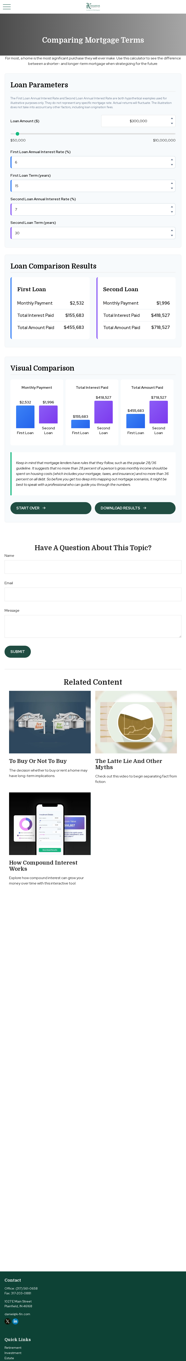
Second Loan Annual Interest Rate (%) (43, 199)
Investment (13, 1353)
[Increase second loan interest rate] (172, 206)
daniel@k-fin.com (17, 1314)
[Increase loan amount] (172, 118)
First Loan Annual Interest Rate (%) (40, 151)
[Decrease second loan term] (172, 235)
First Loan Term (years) (30, 175)
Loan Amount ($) (24, 121)
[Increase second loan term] (172, 230)
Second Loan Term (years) (33, 222)
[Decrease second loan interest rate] (172, 212)
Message (12, 610)
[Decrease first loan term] (172, 188)
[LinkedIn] (15, 1321)
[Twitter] (8, 1321)
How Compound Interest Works (43, 866)
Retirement (13, 1348)
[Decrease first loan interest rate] (172, 164)
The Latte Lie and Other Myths (128, 764)
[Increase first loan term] (172, 183)
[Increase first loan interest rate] (172, 159)
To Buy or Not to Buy (38, 761)
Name (9, 555)
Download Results (120, 508)
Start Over (27, 508)
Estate (9, 1358)
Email (9, 583)
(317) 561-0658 (27, 1288)
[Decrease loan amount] (172, 123)
